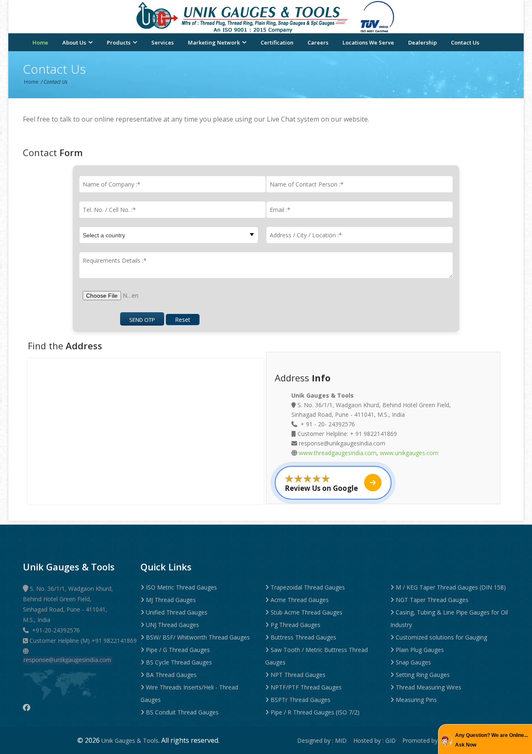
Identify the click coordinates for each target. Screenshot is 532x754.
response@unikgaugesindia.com (341, 443)
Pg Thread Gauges (294, 625)
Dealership (422, 42)
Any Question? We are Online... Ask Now (491, 740)
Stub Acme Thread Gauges (305, 612)
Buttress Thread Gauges (302, 637)
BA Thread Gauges (170, 675)
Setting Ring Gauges (422, 675)
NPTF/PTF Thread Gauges (305, 687)
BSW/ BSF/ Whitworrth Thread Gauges (197, 637)
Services (162, 42)
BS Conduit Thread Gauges (181, 712)
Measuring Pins (415, 700)
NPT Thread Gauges (297, 675)
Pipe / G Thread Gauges (177, 650)
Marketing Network (214, 42)
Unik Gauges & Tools (129, 740)
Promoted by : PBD (428, 740)
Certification (277, 42)
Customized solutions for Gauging (440, 637)
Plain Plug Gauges (419, 650)
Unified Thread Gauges (175, 612)
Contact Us (465, 42)
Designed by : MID (324, 740)
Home (40, 42)
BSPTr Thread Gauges (299, 700)
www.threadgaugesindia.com (338, 453)
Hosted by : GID (377, 740)
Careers (318, 42)
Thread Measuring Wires (427, 687)
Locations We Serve (368, 42)
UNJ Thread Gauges (171, 625)
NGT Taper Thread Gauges (431, 600)
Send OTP (142, 319)
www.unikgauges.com (409, 453)
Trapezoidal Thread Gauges (307, 587)
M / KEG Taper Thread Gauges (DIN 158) (450, 587)
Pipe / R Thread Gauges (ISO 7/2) (314, 712)
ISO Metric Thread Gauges (180, 587)
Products (119, 42)
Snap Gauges (412, 662)
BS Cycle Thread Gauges (178, 662)
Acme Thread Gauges (299, 600)
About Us (74, 42)
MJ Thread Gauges (170, 600)
